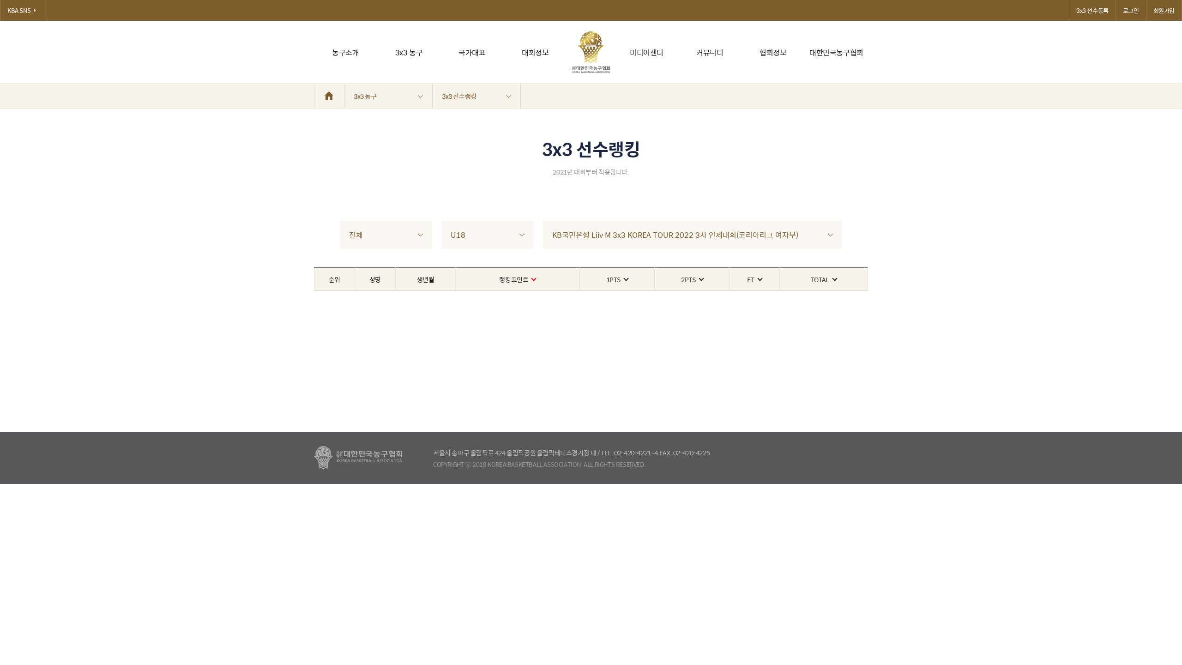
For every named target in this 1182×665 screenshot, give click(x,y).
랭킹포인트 (513, 279)
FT (750, 279)
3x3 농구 (409, 52)
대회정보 (535, 52)
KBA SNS (18, 10)
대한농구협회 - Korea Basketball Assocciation (358, 458)
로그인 (1131, 10)
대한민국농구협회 (836, 52)
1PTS (613, 279)
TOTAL (820, 279)
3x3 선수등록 (1092, 10)
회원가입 (1164, 10)
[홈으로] (329, 96)
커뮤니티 (709, 52)
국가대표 (471, 52)
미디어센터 (646, 52)
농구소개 (345, 52)
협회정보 (773, 52)
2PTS (688, 279)
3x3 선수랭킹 (459, 96)
